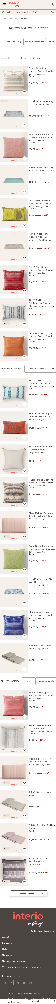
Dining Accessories (34, 42)
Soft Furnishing (13, 42)
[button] (16, 93)
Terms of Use (47, 998)
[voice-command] (47, 12)
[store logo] (13, 4)
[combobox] (26, 12)
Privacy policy (10, 998)
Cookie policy (28, 998)
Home (4, 18)
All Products (12, 18)
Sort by (30, 999)
